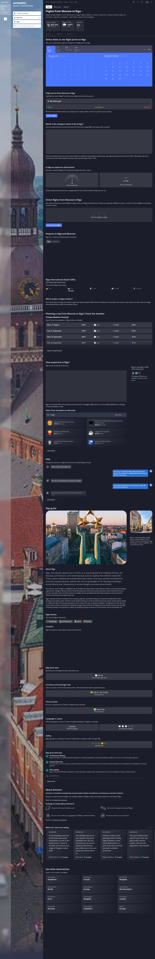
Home (47, 2)
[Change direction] (82, 11)
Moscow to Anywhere (57, 2)
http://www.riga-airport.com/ (56, 282)
